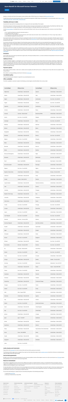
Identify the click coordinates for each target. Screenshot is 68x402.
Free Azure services (16, 387)
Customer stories (5, 394)
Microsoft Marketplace (37, 386)
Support (46, 1)
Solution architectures (27, 387)
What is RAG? (56, 395)
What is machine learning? (58, 387)
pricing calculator (9, 29)
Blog (45, 386)
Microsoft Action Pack (49, 16)
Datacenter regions (5, 389)
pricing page (29, 72)
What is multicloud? (57, 386)
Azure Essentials (5, 392)
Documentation (47, 384)
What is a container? (57, 394)
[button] (60, 400)
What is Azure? (5, 384)
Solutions (24, 1)
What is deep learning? (58, 389)
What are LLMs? (57, 392)
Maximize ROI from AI (17, 392)
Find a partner (36, 387)
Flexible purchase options (17, 389)
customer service (44, 352)
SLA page (59, 357)
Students (46, 389)
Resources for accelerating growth (28, 386)
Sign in (63, 1)
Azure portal (12, 373)
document (13, 350)
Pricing (29, 1)
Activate (7, 9)
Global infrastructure (6, 387)
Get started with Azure (56, 1)
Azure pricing (16, 386)
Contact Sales (50, 1)
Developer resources (47, 387)
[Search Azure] (40, 1)
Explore (16, 1)
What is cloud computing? (58, 384)
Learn (43, 1)
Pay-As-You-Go (34, 39)
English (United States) (8, 398)
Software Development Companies (38, 384)
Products (20, 1)
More (32, 1)
